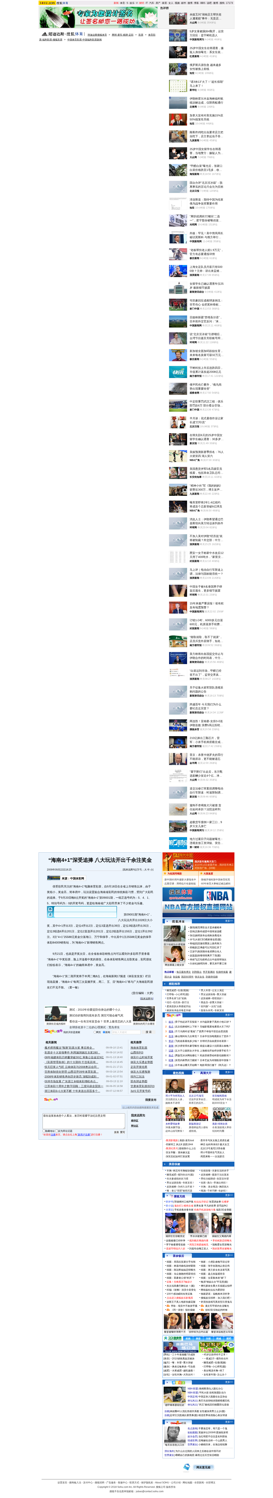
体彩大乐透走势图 (142, 1062)
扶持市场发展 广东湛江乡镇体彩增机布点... (71, 1081)
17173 (229, 3)
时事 (171, 1060)
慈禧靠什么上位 (187, 1148)
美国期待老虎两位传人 (210, 951)
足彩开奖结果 (139, 1067)
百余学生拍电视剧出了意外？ (215, 1036)
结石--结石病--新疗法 (178, 1002)
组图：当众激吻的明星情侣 (181, 1273)
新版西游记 (195, 1123)
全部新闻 (199, 1482)
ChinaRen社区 (178, 1422)
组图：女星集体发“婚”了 (213, 1277)
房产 (158, 3)
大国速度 (208, 873)
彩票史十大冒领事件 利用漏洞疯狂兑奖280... (72, 1052)
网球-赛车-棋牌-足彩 (123, 34)
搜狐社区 (178, 1383)
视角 (171, 1031)
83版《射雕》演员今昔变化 (181, 1289)
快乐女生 (199, 976)
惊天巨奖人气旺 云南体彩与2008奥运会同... (72, 1067)
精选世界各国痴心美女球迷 (212, 1415)
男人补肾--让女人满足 (212, 990)
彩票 (140, 34)
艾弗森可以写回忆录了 (210, 947)
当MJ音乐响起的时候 (216, 1309)
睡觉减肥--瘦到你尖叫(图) (180, 1174)
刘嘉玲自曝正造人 (198, 1248)
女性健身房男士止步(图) (212, 1411)
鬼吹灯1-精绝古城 (183, 1205)
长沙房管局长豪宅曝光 (187, 1045)
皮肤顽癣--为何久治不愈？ (181, 1186)
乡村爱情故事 (172, 1123)
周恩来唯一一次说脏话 (212, 1156)
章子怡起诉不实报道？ (187, 1021)
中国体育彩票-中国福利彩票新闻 (84, 39)
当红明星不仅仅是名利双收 (212, 1436)
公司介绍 (176, 1482)
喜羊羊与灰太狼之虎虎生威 (214, 1140)
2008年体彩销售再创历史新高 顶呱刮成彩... (72, 1076)
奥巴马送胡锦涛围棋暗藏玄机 (214, 1400)
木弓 (192, 939)
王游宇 (193, 951)
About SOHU (162, 1482)
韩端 (192, 943)
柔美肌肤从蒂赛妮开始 (179, 1006)
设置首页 (62, 1482)
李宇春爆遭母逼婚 (175, 1244)
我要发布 (150, 1099)
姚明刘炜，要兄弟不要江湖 (212, 963)
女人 (170, 3)
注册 (53, 1134)
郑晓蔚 (193, 947)
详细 (212, 868)
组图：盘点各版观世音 (213, 1273)
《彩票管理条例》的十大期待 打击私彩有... (71, 1062)
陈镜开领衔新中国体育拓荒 (215, 879)
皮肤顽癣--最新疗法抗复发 (215, 1174)
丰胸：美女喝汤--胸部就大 (215, 1186)
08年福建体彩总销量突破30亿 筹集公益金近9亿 (74, 1057)
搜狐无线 (179, 1196)
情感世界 (192, 1440)
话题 (171, 1050)
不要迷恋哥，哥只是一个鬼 (212, 1428)
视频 (177, 3)
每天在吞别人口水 (174, 1445)
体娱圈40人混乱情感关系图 (184, 1411)
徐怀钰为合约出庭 (198, 1332)
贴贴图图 (192, 1432)
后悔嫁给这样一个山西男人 (212, 1440)
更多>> (229, 920)
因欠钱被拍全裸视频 (174, 944)
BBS (202, 3)
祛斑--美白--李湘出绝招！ (214, 1182)
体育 (122, 3)
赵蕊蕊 (193, 955)
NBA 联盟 (193, 1388)
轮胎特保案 (222, 972)
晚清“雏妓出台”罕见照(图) (214, 1281)
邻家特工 (170, 1144)
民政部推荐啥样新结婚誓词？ (215, 1055)
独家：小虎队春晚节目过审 (215, 1261)
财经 (141, 3)
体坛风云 (192, 1400)
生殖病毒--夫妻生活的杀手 (215, 1170)
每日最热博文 (183, 972)
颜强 (192, 927)
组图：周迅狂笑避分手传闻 (181, 1261)
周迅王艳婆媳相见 (198, 1244)
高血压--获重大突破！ (212, 1002)
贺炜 (192, 931)
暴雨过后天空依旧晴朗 (207, 1455)
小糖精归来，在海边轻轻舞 (212, 1444)
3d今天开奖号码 (140, 1091)
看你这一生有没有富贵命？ (86, 1021)
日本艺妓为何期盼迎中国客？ (215, 1060)
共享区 (169, 1209)
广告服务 (111, 1482)
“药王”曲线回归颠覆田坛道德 (213, 1404)
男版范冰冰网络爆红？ (187, 1055)
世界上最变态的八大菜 (118, 1021)
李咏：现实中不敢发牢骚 (184, 1305)
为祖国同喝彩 (174, 873)
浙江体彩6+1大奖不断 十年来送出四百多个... (72, 1091)
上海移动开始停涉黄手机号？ (215, 1050)
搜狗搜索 (53, 1031)
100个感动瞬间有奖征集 (179, 1293)
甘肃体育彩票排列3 (142, 1086)
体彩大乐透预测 (140, 1071)
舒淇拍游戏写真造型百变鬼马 (216, 1301)
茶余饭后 (178, 1255)
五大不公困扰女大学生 (187, 1050)
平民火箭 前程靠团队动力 (212, 1392)
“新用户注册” (84, 1134)
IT (147, 3)
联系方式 (134, 1482)
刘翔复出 (197, 972)
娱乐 (132, 3)
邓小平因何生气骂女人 (212, 1152)
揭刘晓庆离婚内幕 (198, 1240)
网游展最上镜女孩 (174, 965)
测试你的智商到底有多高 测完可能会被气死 (96, 1015)
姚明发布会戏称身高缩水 (208, 935)
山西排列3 (137, 1052)
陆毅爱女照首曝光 (222, 1244)
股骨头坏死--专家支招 (212, 1010)
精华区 (134, 1120)
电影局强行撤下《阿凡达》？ (215, 1065)
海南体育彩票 (139, 1047)
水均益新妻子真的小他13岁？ (215, 1021)
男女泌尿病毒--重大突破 (213, 994)
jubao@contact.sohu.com (149, 1491)
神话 (202, 1144)
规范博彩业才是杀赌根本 (208, 927)
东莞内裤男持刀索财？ (187, 1060)
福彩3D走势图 (223, 1209)
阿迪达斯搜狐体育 (97, 34)
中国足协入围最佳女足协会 (212, 1396)
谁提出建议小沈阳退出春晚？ (215, 1045)
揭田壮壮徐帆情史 (175, 1236)
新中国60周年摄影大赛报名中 (180, 879)
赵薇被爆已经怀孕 (175, 1240)
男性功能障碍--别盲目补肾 (215, 1178)
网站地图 (187, 1482)
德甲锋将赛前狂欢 (174, 1405)
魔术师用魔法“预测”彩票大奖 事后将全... (70, 1047)
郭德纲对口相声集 (183, 1201)
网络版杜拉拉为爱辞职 (213, 1289)
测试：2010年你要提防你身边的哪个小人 (95, 1009)
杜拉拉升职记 (201, 1201)
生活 (171, 1036)
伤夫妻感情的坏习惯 (177, 1178)
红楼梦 (225, 1201)
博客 (196, 3)
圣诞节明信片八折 (175, 1248)
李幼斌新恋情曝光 (222, 1240)
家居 (164, 3)
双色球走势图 (139, 1081)
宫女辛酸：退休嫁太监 (178, 1152)
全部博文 (210, 1482)
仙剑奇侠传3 (212, 1144)
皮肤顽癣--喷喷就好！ (212, 998)
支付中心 (88, 1482)
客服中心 (123, 1482)
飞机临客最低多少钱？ (187, 1041)
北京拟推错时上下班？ (187, 1026)
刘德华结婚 (212, 976)
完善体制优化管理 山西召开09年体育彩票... (72, 1071)
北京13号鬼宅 (196, 1095)
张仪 (192, 935)
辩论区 (134, 1125)
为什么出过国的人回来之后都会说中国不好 (198, 1451)
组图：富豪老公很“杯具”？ (181, 1277)
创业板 (176, 976)
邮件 (183, 3)
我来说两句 (129, 869)
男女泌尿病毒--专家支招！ (181, 1182)
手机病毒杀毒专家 (183, 1209)
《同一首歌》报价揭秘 (183, 1309)
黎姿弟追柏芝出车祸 (222, 1332)
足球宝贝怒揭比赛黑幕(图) (184, 1415)
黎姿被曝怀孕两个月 (175, 1332)
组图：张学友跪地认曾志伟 (215, 1265)
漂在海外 (169, 1451)
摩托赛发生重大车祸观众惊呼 (216, 1285)
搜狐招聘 (99, 1482)
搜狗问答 (173, 1015)
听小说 (169, 1205)
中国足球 (192, 1396)
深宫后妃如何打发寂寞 (178, 1156)
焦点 (171, 1026)
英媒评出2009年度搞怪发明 (213, 1432)
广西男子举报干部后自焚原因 (212, 1031)
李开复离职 (209, 972)
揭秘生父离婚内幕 (221, 1236)
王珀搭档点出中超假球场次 (212, 959)
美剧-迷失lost (187, 1140)
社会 (171, 1065)
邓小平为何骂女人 (175, 1095)
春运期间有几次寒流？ (187, 1036)
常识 (171, 1041)
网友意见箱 (203, 1467)
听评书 (169, 1201)
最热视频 (178, 1073)
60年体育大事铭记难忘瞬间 (215, 883)
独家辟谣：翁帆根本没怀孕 (215, 1293)
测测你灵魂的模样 (56, 1023)
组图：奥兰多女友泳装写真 (215, 1269)
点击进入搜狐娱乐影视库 (180, 1297)
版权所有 (171, 1487)
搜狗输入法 (75, 1482)
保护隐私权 (147, 1482)
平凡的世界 (210, 1205)
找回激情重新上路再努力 (208, 943)
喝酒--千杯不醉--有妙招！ (214, 1190)
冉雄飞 (193, 959)
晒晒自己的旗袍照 (184, 1455)
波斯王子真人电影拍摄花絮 (181, 1301)
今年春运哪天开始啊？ (187, 1065)
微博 (190, 3)
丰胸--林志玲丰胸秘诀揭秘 (181, 1170)
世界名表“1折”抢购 (176, 998)
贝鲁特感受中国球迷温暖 (208, 931)
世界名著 (198, 1205)
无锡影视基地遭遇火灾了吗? (215, 1026)
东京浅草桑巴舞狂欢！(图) (181, 1285)
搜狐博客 (178, 921)
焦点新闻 (192, 1428)
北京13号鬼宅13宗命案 (212, 1148)
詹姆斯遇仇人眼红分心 (211, 1388)
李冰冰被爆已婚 (198, 1236)
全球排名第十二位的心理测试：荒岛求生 (94, 1027)
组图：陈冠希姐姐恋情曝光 (181, 1269)
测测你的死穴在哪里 (144, 1023)
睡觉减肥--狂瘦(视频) (178, 990)
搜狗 (222, 3)
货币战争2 (222, 1205)
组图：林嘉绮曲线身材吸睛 (181, 1265)
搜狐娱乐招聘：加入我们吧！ (216, 1297)
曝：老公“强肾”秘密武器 (179, 1190)
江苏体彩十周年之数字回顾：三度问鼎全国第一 (74, 1086)
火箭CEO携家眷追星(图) (208, 939)
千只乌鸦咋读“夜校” (185, 1031)
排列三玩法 (137, 1076)
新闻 (116, 3)
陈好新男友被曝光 (222, 1248)
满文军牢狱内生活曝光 (217, 1305)
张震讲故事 (215, 1201)
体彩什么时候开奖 (142, 1057)
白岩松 (193, 963)
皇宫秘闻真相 (219, 1095)
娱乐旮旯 (192, 1436)
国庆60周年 (187, 976)
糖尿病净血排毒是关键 (179, 1010)
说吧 (209, 3)
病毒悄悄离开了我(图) (209, 955)
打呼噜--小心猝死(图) (178, 994)
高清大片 (205, 1073)
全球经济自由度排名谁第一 (214, 1041)
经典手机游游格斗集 (205, 1209)
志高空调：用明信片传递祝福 (180, 883)
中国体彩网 (77, 878)
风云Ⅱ (179, 1144)
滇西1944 (188, 1144)
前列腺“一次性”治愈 (211, 1006)
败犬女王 (224, 1144)
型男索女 (192, 1444)
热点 (171, 1055)
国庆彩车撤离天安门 (205, 861)
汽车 (151, 3)
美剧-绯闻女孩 (219, 1123)
